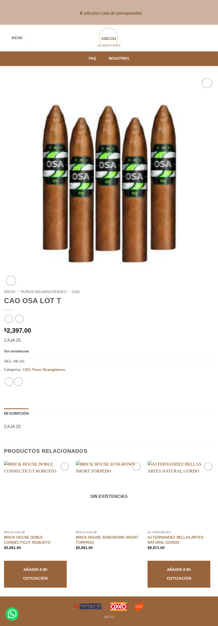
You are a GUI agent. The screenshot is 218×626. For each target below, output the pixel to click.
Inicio (9, 292)
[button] (13, 37)
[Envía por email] (18, 381)
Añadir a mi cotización (35, 574)
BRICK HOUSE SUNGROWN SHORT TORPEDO (107, 539)
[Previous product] (19, 319)
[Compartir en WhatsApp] (9, 381)
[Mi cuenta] (211, 38)
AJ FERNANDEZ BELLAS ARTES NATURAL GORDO (175, 539)
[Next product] (9, 319)
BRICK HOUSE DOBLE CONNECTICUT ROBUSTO (27, 539)
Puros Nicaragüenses (43, 292)
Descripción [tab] (16, 414)
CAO (76, 292)
